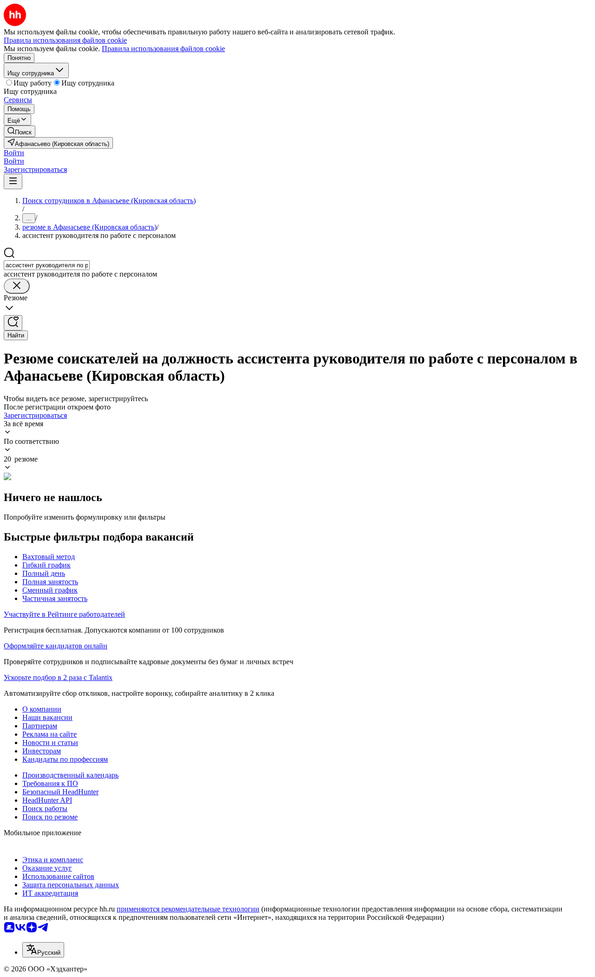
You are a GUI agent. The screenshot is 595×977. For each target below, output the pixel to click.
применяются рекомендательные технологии (188, 909)
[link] (19, 131)
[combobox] (47, 265)
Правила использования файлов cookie (163, 49)
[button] (14, 153)
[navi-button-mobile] (13, 181)
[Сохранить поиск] (13, 322)
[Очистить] (17, 286)
